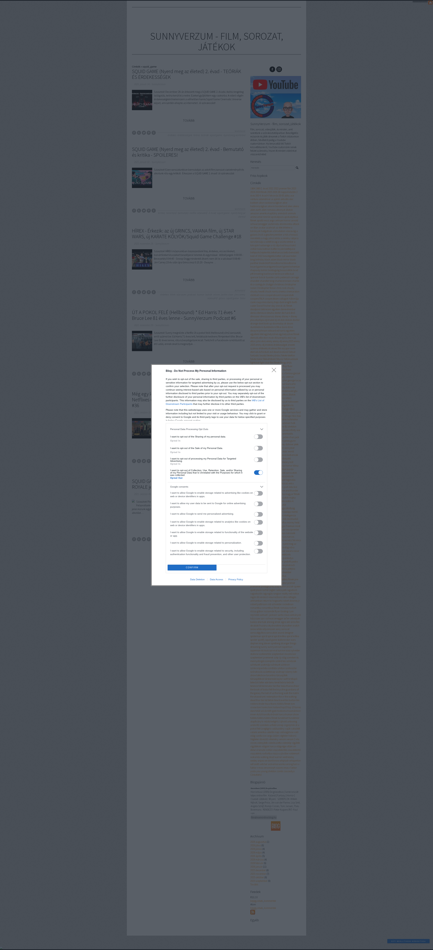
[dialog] (216, 475)
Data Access (216, 579)
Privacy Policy (235, 579)
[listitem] (216, 429)
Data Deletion (197, 579)
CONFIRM (192, 567)
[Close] (275, 371)
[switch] (258, 436)
